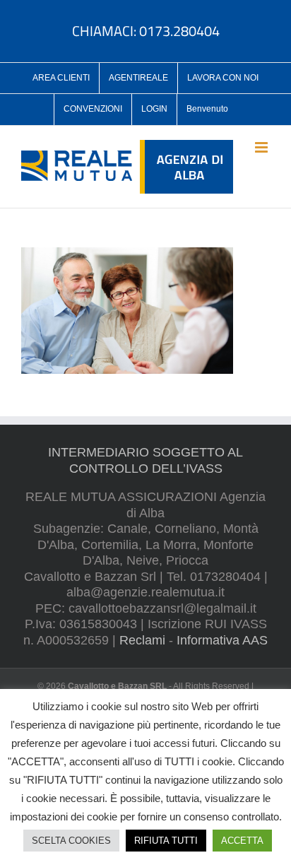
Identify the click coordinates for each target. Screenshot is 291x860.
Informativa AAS (222, 640)
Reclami (142, 640)
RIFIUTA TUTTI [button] (166, 840)
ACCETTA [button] (242, 840)
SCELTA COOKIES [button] (71, 840)
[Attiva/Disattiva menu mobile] (262, 147)
